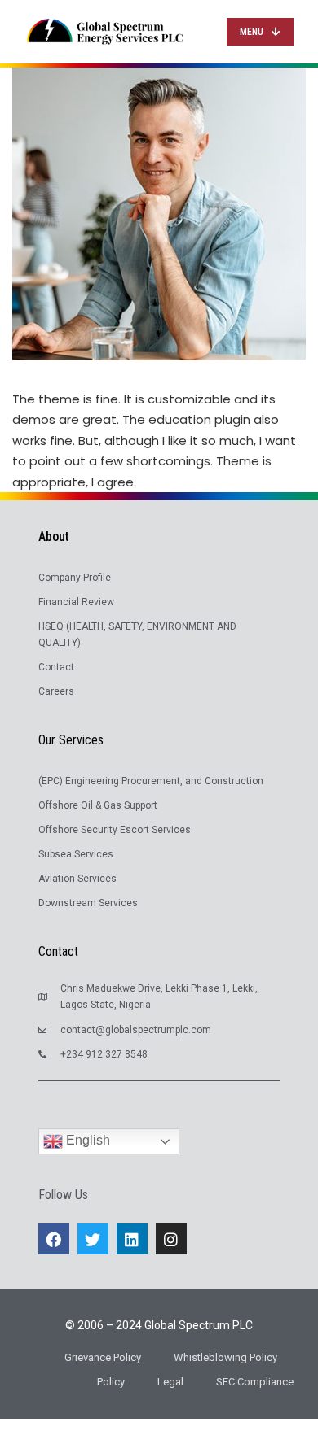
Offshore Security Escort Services (114, 829)
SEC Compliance (255, 1382)
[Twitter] (92, 1238)
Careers (56, 691)
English (86, 1140)
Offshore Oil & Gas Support (97, 805)
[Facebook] (53, 1238)
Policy (111, 1382)
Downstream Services (88, 903)
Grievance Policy (102, 1357)
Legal (170, 1382)
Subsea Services (75, 854)
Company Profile (74, 577)
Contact (56, 667)
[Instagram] (171, 1238)
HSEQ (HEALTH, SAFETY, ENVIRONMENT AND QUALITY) (137, 634)
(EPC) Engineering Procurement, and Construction (150, 781)
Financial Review (76, 602)
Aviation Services (77, 878)
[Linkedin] (132, 1238)
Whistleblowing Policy (225, 1357)
